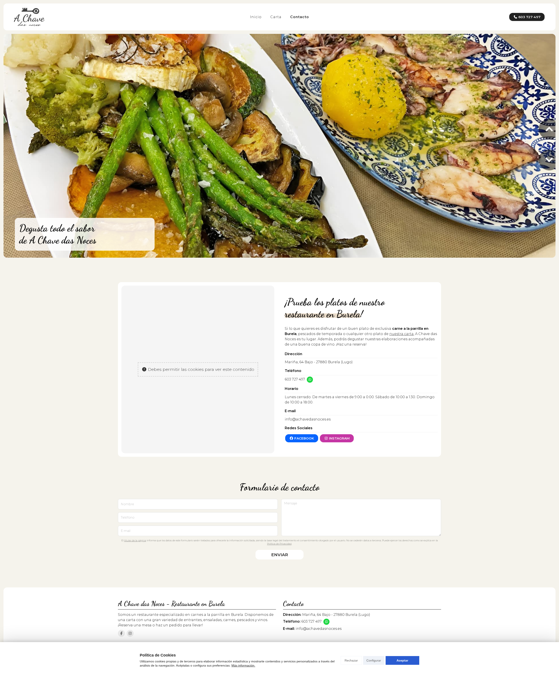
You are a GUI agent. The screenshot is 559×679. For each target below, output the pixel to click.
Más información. (243, 665)
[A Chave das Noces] (29, 17)
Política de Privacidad (279, 543)
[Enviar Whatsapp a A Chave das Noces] (310, 380)
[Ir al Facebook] (121, 633)
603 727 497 (295, 379)
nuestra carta (401, 334)
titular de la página (135, 540)
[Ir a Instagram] (130, 633)
